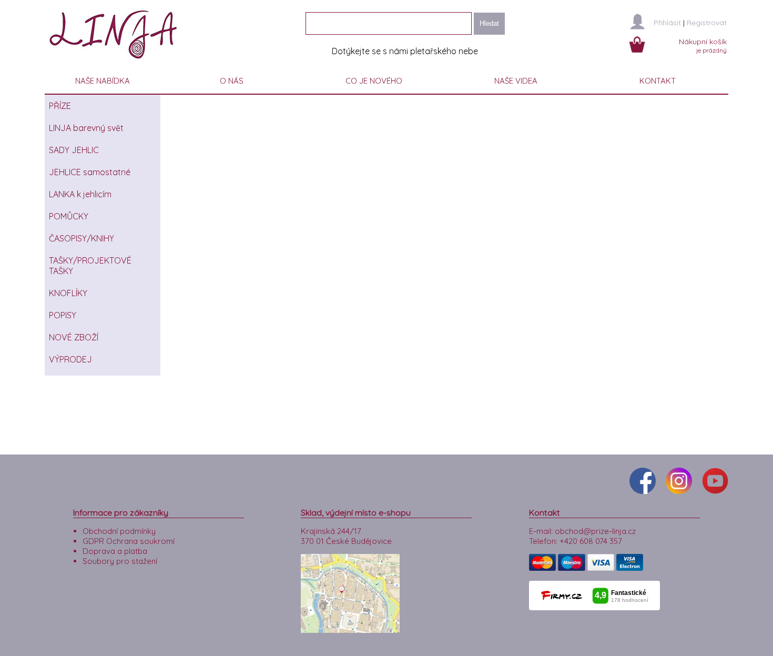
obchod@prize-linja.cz (595, 531)
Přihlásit (667, 22)
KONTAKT (657, 81)
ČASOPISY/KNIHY (81, 238)
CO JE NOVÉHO (373, 81)
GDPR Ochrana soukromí (129, 541)
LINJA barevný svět (86, 128)
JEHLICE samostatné (89, 172)
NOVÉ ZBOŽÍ (73, 337)
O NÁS (231, 81)
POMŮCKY (68, 216)
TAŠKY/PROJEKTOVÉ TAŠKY (90, 265)
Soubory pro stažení (120, 561)
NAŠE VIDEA (515, 81)
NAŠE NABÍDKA (102, 81)
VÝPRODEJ (70, 359)
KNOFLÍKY (68, 293)
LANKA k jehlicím (80, 194)
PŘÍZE (60, 105)
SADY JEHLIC (74, 150)
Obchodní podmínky (119, 531)
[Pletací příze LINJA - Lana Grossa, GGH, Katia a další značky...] (116, 63)
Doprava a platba (115, 551)
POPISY (62, 315)
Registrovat (707, 22)
